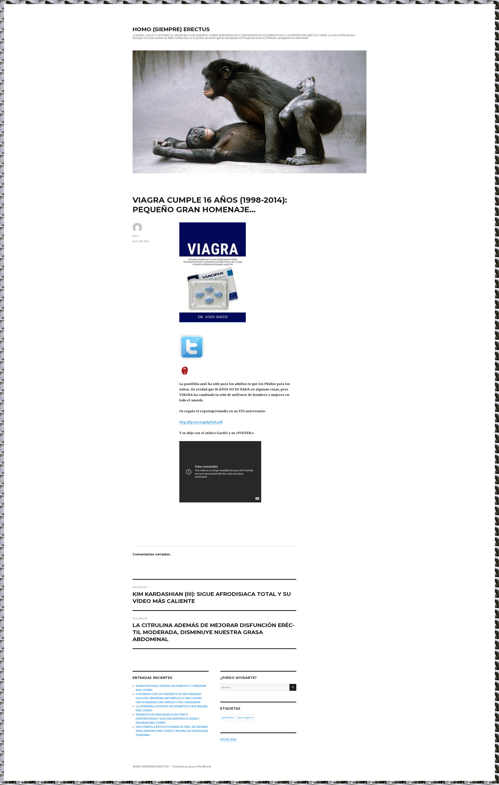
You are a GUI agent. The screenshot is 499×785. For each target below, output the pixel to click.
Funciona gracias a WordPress (191, 766)
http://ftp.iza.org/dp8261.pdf (201, 422)
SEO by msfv (228, 739)
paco (136, 235)
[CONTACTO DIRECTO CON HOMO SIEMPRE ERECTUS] (237, 370)
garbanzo (228, 717)
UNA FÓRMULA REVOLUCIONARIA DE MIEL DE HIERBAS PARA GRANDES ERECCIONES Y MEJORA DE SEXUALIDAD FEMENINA (172, 731)
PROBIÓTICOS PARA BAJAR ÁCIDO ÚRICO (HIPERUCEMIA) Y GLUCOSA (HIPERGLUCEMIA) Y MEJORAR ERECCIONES (167, 718)
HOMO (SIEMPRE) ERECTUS (171, 29)
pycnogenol (245, 717)
